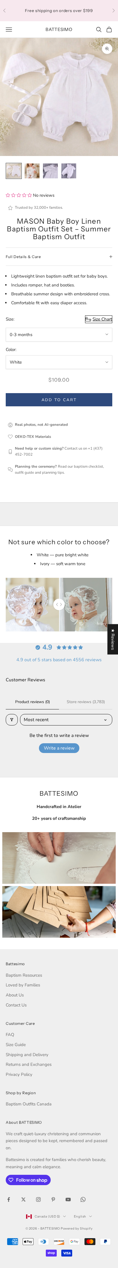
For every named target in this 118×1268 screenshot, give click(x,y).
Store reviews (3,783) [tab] (86, 702)
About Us (15, 995)
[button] (19, 195)
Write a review (59, 748)
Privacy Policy (19, 1074)
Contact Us (16, 1005)
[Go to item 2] (32, 171)
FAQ (10, 1034)
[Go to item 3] (50, 171)
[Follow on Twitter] (23, 1199)
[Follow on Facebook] (8, 1199)
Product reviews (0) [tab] (32, 702)
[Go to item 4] (69, 171)
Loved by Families (23, 985)
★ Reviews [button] (113, 639)
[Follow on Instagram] (38, 1199)
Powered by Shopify (77, 1228)
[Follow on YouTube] (68, 1199)
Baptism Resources (24, 975)
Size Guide (16, 1044)
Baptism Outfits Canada (29, 1104)
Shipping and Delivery (27, 1055)
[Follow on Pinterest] (53, 1199)
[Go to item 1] (14, 171)
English (80, 1216)
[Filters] (12, 719)
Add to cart (59, 400)
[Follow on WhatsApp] (83, 1199)
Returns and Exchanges (29, 1064)
